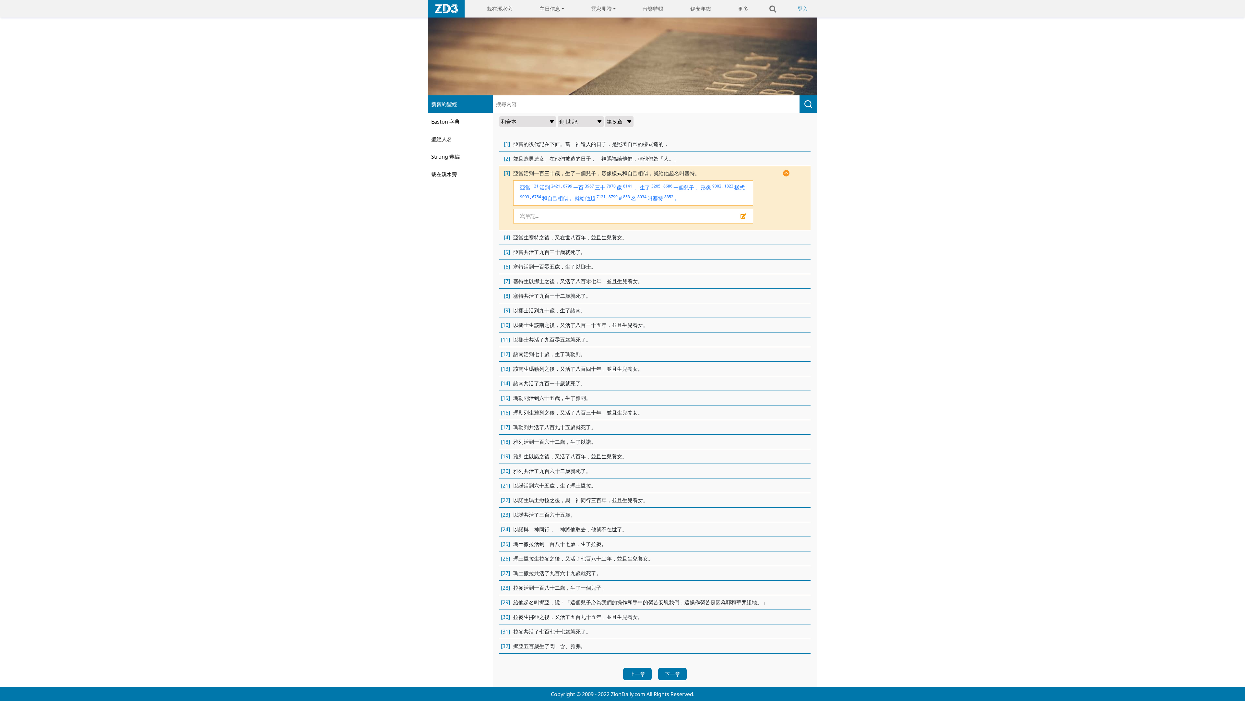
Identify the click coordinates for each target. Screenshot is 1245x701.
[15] (505, 398)
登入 (803, 8)
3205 (655, 186)
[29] (505, 602)
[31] (505, 631)
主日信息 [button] (550, 8)
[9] (507, 310)
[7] (507, 281)
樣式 (739, 187)
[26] (505, 558)
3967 (589, 186)
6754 (536, 196)
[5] (507, 252)
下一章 (672, 674)
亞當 (525, 187)
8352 (668, 196)
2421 (555, 186)
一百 (578, 187)
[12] (505, 354)
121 (535, 186)
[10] (505, 325)
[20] (505, 471)
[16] (505, 412)
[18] (505, 441)
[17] (505, 427)
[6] (507, 266)
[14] (505, 383)
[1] (507, 144)
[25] (505, 544)
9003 (524, 196)
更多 (743, 8)
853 (626, 196)
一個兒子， (686, 187)
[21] (505, 485)
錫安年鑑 (700, 8)
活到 (545, 187)
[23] (505, 514)
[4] (507, 237)
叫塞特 (655, 198)
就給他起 (585, 198)
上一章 (637, 674)
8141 (627, 186)
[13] (505, 368)
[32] (505, 646)
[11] (505, 339)
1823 (728, 186)
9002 (716, 186)
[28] (505, 587)
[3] (507, 173)
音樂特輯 (653, 8)
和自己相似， (557, 198)
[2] (507, 158)
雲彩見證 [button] (601, 8)
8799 (567, 186)
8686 (667, 186)
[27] (505, 573)
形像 (706, 187)
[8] (507, 295)
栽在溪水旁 (500, 8)
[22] (505, 500)
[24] (505, 529)
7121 (601, 196)
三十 (600, 187)
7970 (611, 186)
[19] (505, 456)
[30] (505, 617)
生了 (645, 187)
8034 (641, 196)
